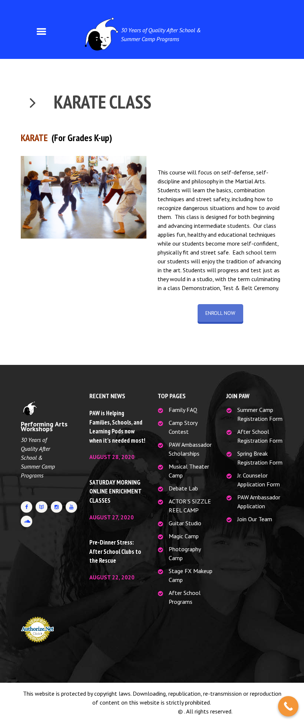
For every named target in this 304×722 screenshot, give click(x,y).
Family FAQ (183, 409)
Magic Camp (184, 536)
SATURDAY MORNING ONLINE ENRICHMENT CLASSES (115, 491)
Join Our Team (254, 519)
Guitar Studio (185, 523)
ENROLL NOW (220, 313)
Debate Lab (183, 488)
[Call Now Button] (288, 706)
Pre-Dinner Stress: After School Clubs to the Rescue (115, 551)
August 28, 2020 (112, 456)
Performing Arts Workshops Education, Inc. (124, 711)
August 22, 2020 (112, 577)
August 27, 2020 (111, 517)
